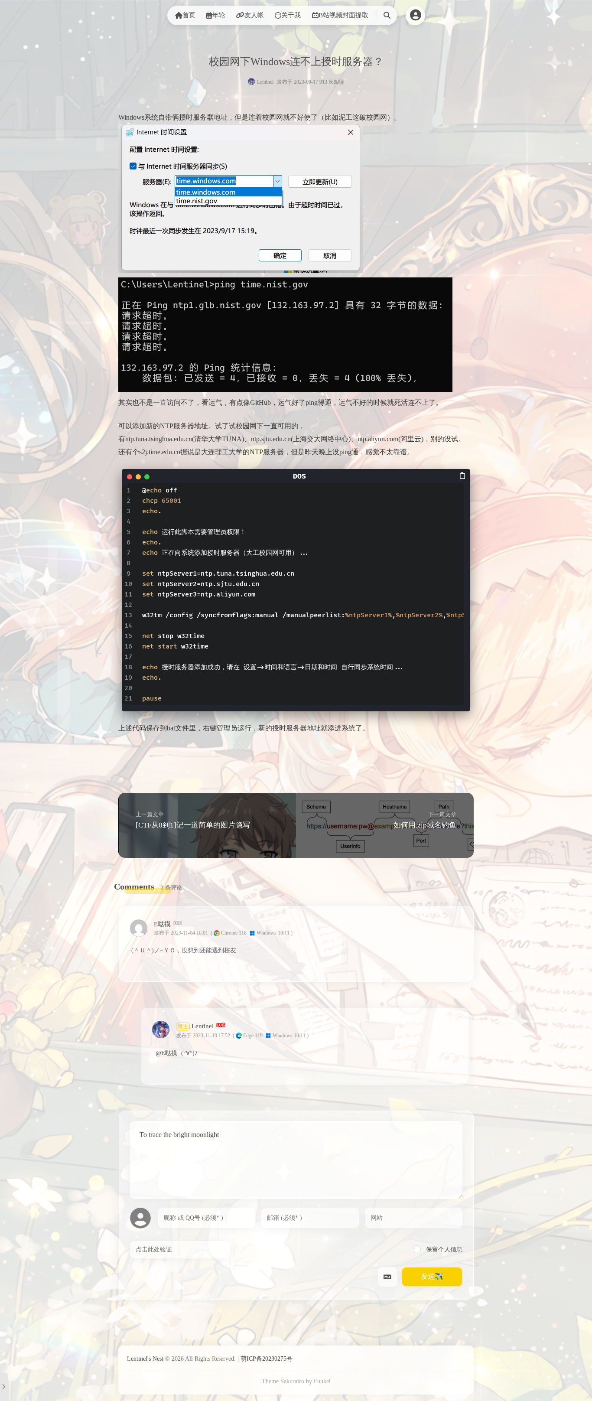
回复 (453, 932)
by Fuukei (318, 1381)
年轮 (218, 15)
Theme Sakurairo (283, 1381)
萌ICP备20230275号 (267, 1358)
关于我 (291, 15)
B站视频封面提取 (343, 15)
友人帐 (254, 15)
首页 (188, 15)
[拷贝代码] (463, 475)
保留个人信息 (443, 1249)
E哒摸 (162, 923)
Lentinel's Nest (145, 1358)
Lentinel (265, 82)
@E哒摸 (166, 1053)
